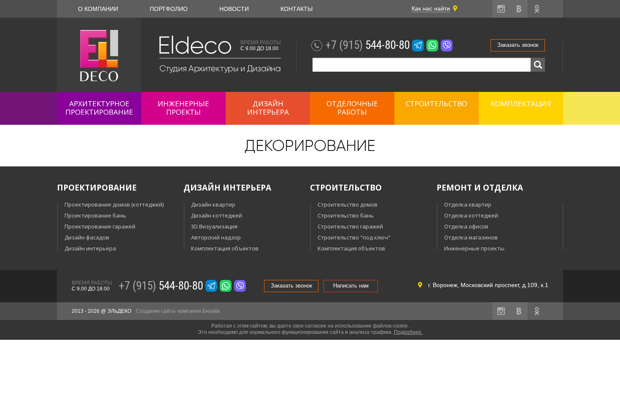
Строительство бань (346, 215)
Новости (234, 8)
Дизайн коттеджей (216, 215)
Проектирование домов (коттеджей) (114, 204)
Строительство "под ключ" (354, 237)
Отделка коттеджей (471, 215)
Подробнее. (408, 332)
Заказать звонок (518, 45)
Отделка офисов (466, 226)
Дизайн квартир (213, 204)
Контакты (296, 8)
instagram (501, 9)
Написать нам (351, 285)
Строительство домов (347, 204)
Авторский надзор (216, 237)
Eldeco (194, 45)
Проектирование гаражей (100, 226)
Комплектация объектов (225, 248)
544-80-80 (367, 45)
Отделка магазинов (471, 237)
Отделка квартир (467, 204)
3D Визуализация (214, 226)
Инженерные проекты (474, 248)
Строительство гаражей (350, 226)
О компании (98, 8)
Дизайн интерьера (90, 248)
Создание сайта (155, 311)
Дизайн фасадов (87, 237)
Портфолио (169, 8)
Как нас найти (431, 8)
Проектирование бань (95, 215)
